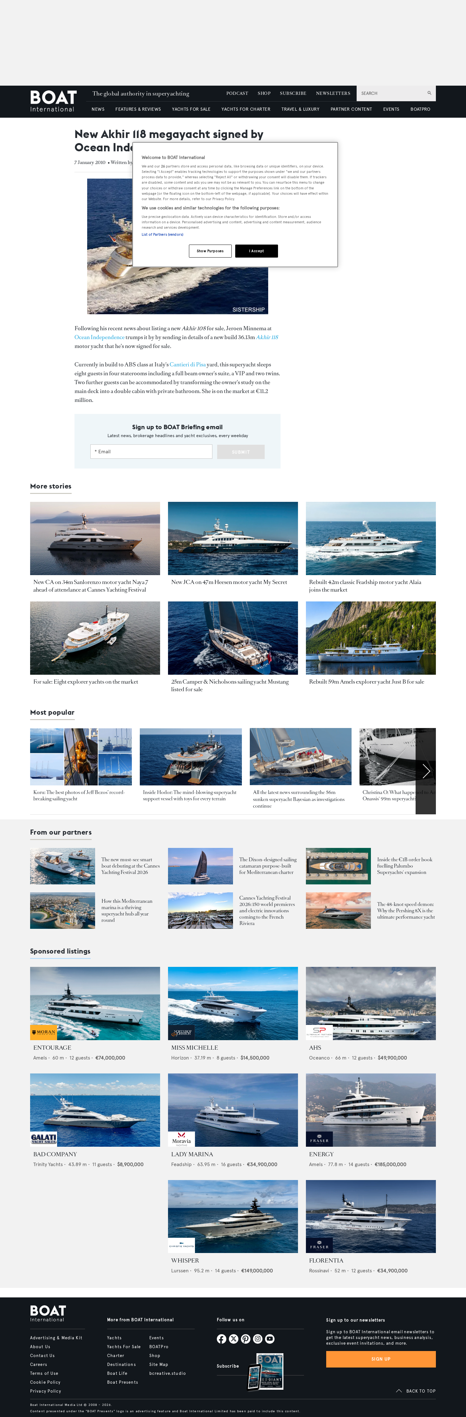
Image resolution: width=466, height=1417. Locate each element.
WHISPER (185, 1260)
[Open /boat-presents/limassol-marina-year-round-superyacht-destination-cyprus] (62, 910)
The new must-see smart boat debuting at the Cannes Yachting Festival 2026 (130, 866)
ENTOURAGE (52, 1048)
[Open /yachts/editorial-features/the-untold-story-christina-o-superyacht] (410, 757)
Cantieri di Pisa (188, 364)
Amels (40, 1058)
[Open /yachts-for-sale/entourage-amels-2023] (95, 1003)
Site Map (158, 1364)
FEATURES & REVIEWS (138, 109)
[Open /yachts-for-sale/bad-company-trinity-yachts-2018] (95, 1110)
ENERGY (321, 1154)
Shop (154, 1355)
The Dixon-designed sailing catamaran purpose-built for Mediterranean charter (267, 866)
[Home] (58, 102)
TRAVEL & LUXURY (300, 109)
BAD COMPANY (55, 1154)
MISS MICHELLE (194, 1048)
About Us (40, 1346)
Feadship (181, 1164)
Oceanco (319, 1058)
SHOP (264, 93)
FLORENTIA (326, 1260)
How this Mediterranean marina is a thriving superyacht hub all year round (126, 910)
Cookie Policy (45, 1382)
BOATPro (159, 1346)
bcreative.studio (167, 1373)
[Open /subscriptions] (259, 1373)
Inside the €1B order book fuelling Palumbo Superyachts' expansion (404, 866)
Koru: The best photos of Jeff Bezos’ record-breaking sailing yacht (79, 795)
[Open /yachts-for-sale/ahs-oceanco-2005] (371, 1003)
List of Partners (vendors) (162, 234)
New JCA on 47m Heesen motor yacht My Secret (229, 582)
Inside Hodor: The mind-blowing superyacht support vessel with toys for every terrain (189, 795)
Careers (38, 1364)
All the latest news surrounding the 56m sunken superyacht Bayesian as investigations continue (299, 799)
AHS (315, 1048)
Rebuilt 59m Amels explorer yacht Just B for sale (366, 682)
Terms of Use (44, 1373)
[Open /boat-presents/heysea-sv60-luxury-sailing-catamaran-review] (200, 866)
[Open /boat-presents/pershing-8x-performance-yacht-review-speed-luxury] (338, 910)
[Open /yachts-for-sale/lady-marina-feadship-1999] (233, 1110)
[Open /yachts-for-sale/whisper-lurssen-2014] (233, 1216)
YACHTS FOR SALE (191, 109)
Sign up (381, 1359)
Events (156, 1338)
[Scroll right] (426, 771)
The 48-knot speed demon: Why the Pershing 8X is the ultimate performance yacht (406, 910)
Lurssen (180, 1271)
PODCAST (237, 93)
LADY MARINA (192, 1154)
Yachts (114, 1338)
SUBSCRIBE (293, 93)
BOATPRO (420, 109)
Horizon (180, 1058)
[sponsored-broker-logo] (43, 1038)
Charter (115, 1355)
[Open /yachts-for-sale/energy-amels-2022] (371, 1110)
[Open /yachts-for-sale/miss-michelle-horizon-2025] (233, 1003)
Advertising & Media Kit (56, 1338)
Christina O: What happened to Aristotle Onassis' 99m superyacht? (405, 795)
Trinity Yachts (48, 1164)
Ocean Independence (99, 337)
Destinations (121, 1364)
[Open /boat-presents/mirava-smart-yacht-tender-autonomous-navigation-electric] (62, 866)
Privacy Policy (45, 1391)
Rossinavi (319, 1271)
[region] (235, 205)
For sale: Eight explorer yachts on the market (85, 682)
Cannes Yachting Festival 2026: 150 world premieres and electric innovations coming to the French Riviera (267, 911)
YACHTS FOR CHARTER (246, 109)
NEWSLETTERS (333, 93)
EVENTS (391, 109)
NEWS (98, 109)
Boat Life (117, 1373)
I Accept (256, 251)
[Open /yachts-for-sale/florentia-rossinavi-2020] (371, 1216)
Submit (241, 452)
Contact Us (42, 1355)
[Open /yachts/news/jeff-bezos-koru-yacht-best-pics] (81, 757)
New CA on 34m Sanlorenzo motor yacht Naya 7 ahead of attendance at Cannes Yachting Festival (90, 586)
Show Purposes (210, 251)
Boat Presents (122, 1382)
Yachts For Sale (124, 1346)
